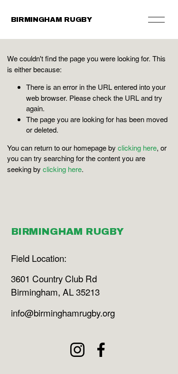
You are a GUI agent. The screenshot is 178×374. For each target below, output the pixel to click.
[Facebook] (101, 349)
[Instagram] (77, 349)
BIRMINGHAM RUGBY (51, 19)
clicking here (137, 148)
